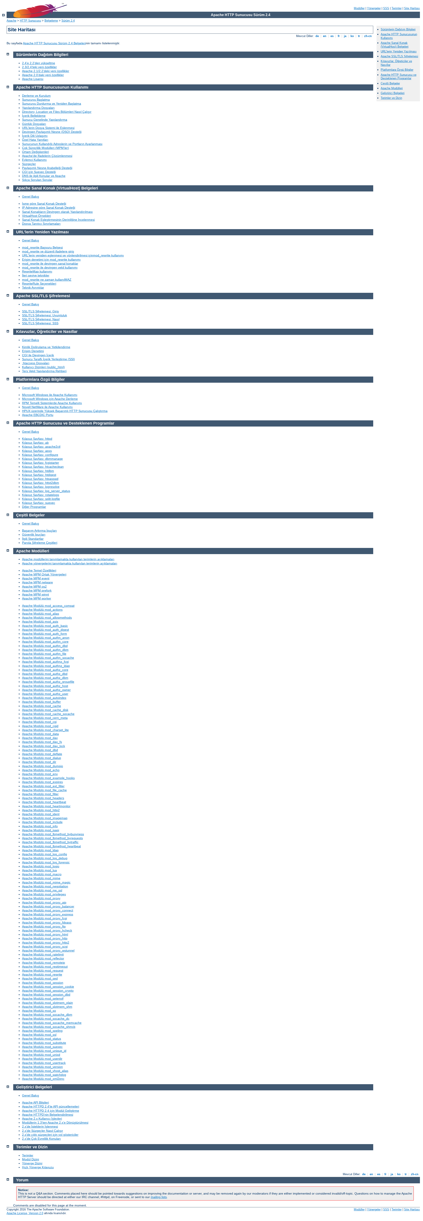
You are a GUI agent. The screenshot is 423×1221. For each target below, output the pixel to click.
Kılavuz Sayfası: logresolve (40, 486)
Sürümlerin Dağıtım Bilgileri (398, 29)
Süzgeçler (29, 164)
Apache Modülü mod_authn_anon (45, 637)
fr (339, 36)
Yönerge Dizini (32, 1163)
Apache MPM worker (36, 598)
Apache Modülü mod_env (40, 774)
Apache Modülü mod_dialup (41, 758)
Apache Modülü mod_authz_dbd (44, 673)
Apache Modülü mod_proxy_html (45, 934)
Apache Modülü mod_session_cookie (48, 986)
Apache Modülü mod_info (40, 826)
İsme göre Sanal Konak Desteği (44, 203)
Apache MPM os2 (34, 586)
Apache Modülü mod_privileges (44, 894)
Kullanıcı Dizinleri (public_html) (43, 367)
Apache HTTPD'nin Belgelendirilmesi (47, 1114)
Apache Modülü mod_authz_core (45, 670)
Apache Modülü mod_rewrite (42, 974)
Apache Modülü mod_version (42, 1067)
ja (345, 36)
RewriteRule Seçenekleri (39, 283)
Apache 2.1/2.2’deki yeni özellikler (45, 71)
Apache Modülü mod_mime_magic (46, 882)
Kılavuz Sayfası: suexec (38, 503)
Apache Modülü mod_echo (40, 770)
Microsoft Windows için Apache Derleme (50, 399)
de (317, 36)
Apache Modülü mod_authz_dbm (45, 677)
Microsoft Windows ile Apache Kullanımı (49, 395)
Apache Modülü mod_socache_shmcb (48, 1026)
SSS (386, 8)
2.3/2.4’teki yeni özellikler (39, 67)
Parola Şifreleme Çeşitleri (39, 542)
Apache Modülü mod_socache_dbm (47, 1014)
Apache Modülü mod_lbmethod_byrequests (52, 838)
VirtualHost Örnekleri (36, 215)
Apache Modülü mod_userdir (42, 1058)
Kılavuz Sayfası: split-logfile (41, 499)
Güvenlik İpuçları (33, 534)
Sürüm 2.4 (68, 20)
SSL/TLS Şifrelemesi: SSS (40, 323)
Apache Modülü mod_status (41, 1038)
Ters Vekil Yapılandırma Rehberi (44, 371)
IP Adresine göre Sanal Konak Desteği (48, 207)
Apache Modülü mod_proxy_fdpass (46, 922)
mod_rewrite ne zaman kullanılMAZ (46, 279)
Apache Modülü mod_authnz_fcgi (45, 661)
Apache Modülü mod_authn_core (45, 641)
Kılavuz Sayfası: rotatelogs (40, 495)
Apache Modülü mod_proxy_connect (47, 910)
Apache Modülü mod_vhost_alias (45, 1071)
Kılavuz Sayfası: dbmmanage (42, 458)
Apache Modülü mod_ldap (40, 850)
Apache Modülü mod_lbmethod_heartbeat (51, 846)
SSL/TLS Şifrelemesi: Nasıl (40, 319)
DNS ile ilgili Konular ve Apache (43, 176)
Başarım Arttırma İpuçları (39, 530)
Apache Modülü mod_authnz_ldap (46, 666)
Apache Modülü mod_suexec (42, 1046)
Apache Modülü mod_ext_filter (43, 786)
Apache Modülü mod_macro (41, 874)
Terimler (396, 8)
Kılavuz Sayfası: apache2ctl (41, 446)
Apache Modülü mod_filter (40, 794)
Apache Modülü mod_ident (40, 814)
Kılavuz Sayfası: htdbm (38, 471)
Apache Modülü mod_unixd (41, 1054)
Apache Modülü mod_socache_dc (45, 1018)
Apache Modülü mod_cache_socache (48, 714)
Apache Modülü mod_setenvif (42, 998)
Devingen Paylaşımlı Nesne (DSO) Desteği (52, 132)
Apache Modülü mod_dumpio (42, 766)
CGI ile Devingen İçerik (38, 355)
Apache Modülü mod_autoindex (44, 698)
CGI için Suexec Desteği (39, 172)
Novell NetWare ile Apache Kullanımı (47, 407)
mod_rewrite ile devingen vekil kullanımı (50, 267)
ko (352, 36)
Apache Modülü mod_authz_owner (46, 690)
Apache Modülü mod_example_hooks (48, 778)
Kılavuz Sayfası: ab (35, 442)
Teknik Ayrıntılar (33, 287)
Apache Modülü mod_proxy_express (47, 914)
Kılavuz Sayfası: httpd (37, 438)
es (332, 36)
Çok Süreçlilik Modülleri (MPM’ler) (45, 148)
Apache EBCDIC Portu (37, 415)
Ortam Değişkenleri (35, 152)
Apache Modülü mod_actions (42, 609)
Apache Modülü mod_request (42, 970)
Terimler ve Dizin (391, 98)
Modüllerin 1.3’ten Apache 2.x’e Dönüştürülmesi (55, 1122)
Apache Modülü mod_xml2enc (43, 1078)
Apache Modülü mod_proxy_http (44, 938)
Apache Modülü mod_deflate (42, 754)
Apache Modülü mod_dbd (40, 750)
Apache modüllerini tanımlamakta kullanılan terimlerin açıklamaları (68, 559)
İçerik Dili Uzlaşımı (35, 135)
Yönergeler (374, 8)
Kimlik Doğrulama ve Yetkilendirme (46, 347)
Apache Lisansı (32, 79)
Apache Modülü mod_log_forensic (46, 862)
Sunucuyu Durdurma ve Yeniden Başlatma (51, 103)
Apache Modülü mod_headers (43, 798)
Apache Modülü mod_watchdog (44, 1074)
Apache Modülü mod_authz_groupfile (48, 681)
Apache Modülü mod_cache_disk (45, 710)
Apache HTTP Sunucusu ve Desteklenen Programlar (398, 76)
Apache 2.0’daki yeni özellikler (43, 75)
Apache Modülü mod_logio (40, 866)
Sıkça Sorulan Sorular (37, 180)
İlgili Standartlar (33, 538)
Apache (11, 20)
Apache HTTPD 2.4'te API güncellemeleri (50, 1106)
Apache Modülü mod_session (42, 982)
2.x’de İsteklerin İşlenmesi (40, 1126)
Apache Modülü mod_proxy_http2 (45, 942)
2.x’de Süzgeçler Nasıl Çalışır (42, 1130)
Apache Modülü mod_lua (39, 870)
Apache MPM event (35, 578)
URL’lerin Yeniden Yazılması (399, 51)
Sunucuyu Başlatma (36, 99)
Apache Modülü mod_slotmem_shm (47, 1006)
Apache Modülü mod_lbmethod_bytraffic (50, 842)
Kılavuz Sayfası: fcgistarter (40, 462)
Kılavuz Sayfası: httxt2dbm (40, 482)
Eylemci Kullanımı (34, 159)
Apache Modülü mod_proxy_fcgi (44, 918)
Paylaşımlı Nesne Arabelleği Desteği (47, 168)
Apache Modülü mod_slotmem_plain (47, 1002)
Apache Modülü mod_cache (41, 706)
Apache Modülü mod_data (40, 734)
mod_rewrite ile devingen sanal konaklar (50, 263)
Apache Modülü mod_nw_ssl (42, 890)
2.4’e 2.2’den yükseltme (38, 63)
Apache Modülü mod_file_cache (44, 790)
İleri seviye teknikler (35, 275)
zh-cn (368, 36)
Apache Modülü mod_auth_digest (45, 629)
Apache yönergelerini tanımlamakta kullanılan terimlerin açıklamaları (69, 563)
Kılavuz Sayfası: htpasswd (40, 479)
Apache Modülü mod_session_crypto (48, 990)
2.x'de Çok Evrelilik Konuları (41, 1138)
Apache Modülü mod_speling (42, 1030)
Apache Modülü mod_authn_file (44, 653)
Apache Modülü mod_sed (40, 978)
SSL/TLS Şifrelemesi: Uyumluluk (44, 315)
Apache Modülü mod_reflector (43, 958)
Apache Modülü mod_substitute (44, 1043)
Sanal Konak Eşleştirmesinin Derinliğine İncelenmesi (58, 219)
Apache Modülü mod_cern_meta (45, 718)
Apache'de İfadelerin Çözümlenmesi (47, 156)
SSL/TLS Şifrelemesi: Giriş (40, 311)
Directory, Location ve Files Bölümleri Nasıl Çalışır (56, 111)
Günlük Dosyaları (34, 124)
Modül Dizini (30, 1159)
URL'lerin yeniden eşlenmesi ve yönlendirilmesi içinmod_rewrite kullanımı (73, 255)
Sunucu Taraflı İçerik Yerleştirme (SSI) (48, 359)
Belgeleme (51, 20)
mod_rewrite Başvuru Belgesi (42, 247)
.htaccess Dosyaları (35, 363)
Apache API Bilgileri (35, 1102)
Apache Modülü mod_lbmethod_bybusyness (53, 834)
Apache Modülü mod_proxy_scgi (45, 946)
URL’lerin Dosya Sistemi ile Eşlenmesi (48, 128)
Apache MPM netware (37, 582)
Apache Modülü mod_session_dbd (46, 994)
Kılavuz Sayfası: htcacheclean (43, 466)
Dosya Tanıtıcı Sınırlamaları (41, 223)
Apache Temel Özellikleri (39, 570)
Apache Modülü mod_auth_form (44, 633)
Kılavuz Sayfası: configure (40, 454)
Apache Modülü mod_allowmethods (47, 617)
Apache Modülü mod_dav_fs (42, 742)
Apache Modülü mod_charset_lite (45, 730)
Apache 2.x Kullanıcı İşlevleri (42, 1118)
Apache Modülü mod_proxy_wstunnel (48, 950)
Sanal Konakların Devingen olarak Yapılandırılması (57, 211)
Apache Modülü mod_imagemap (44, 818)
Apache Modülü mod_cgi (39, 722)
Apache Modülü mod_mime (41, 878)
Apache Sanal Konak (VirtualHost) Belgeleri (394, 44)
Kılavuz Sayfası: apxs (37, 451)
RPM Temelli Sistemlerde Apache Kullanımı (52, 403)
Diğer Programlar (34, 506)
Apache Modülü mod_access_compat (48, 605)
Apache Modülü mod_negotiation (45, 886)
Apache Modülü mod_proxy (41, 898)
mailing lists (159, 1197)
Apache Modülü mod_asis (40, 621)
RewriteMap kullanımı (37, 271)
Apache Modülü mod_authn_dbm (45, 649)
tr (359, 36)
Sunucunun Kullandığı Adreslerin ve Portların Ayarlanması (62, 144)
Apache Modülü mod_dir (39, 762)
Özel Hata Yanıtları (35, 139)
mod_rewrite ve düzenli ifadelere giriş (48, 251)
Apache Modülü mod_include (42, 822)
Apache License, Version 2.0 (25, 1213)
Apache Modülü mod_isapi (40, 830)
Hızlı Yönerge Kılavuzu (38, 1167)
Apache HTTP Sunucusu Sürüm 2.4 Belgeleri (54, 43)
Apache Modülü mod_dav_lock (43, 746)
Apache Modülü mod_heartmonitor (46, 806)
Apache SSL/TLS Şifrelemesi (399, 56)
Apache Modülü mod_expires (42, 782)
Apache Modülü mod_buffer (41, 701)
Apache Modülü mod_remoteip (43, 962)
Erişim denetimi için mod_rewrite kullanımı (51, 259)
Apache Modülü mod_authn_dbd (45, 646)
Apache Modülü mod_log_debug (44, 858)
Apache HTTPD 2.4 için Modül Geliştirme (50, 1110)
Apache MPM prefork (37, 590)
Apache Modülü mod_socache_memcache (52, 1022)
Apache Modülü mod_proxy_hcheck (47, 930)
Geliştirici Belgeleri (392, 93)
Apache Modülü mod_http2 (41, 810)
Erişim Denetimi (33, 351)
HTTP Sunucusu (30, 20)
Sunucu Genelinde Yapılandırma (44, 119)
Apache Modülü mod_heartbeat (44, 802)
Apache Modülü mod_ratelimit (43, 954)
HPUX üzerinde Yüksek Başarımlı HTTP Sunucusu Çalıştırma (65, 411)
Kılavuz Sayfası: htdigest (39, 475)
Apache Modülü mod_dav (40, 738)
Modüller (359, 8)
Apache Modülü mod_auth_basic (45, 625)
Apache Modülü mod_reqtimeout (45, 966)
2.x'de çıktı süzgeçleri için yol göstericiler (50, 1134)
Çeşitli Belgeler (390, 83)
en (324, 36)
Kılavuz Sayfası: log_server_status (46, 491)
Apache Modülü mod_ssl (39, 1034)
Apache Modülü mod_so (39, 1010)
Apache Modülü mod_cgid (40, 726)
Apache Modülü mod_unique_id (44, 1050)
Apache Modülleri (392, 88)
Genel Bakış (30, 196)
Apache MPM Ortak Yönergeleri (44, 574)
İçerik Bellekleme (34, 115)
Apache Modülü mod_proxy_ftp (44, 926)
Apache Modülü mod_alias (40, 613)
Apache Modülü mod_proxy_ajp (44, 902)
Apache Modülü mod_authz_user (45, 694)
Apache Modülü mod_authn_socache (48, 657)
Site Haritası (412, 8)
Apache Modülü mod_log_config (44, 854)
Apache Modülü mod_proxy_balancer (48, 906)
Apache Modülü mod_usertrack (44, 1063)
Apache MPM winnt (35, 594)
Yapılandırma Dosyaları (38, 107)
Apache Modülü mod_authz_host (45, 686)
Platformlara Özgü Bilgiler (397, 69)
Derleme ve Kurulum (36, 95)
